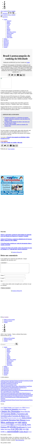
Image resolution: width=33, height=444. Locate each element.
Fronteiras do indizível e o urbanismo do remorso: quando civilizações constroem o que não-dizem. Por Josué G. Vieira (17, 119)
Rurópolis (9, 36)
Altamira (16, 380)
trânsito (9, 400)
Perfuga (19, 425)
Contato (6, 322)
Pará (13, 394)
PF (23, 425)
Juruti (8, 27)
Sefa (6, 429)
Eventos (14, 389)
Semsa (8, 429)
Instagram (10, 417)
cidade (3, 383)
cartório (20, 407)
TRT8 (23, 429)
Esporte (5, 47)
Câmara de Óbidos (22, 409)
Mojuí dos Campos (11, 31)
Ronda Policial (12, 395)
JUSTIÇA (6, 40)
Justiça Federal (26, 418)
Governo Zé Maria (18, 416)
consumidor (10, 384)
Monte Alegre (10, 33)
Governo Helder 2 (10, 414)
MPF (20, 422)
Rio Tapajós (28, 427)
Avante (9, 407)
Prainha (7, 395)
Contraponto (8, 386)
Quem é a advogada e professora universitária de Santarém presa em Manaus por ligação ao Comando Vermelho (16, 235)
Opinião (5, 394)
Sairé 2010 (23, 395)
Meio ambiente (7, 422)
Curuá (8, 25)
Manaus (23, 420)
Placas (21, 394)
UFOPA (3, 431)
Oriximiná (9, 34)
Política (5, 38)
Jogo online (19, 417)
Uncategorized (25, 400)
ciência (23, 407)
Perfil (15, 394)
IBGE (5, 418)
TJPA (17, 429)
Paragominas (3, 424)
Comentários (8, 383)
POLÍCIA (6, 41)
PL (26, 425)
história (27, 416)
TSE (27, 429)
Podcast (25, 394)
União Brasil (23, 432)
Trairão (6, 400)
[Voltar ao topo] (1, 433)
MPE (16, 422)
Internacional (18, 390)
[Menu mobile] (15, 13)
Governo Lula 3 (6, 416)
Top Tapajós (3, 399)
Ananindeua (26, 380)
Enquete (6, 389)
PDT (12, 425)
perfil (15, 425)
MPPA (24, 422)
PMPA (29, 425)
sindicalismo (23, 397)
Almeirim (11, 380)
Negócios (6, 45)
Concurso (5, 384)
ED (10, 335)
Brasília (12, 382)
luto (17, 420)
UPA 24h (29, 431)
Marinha (28, 420)
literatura (12, 420)
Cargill (13, 407)
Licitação (5, 420)
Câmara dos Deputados (10, 411)
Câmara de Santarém (11, 409)
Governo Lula (23, 414)
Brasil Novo (7, 382)
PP (8, 427)
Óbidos (8, 30)
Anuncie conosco (8, 321)
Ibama (2, 418)
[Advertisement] (16, 212)
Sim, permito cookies (6, 442)
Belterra (9, 23)
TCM (12, 429)
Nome (3, 275)
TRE (20, 429)
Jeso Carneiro (11, 149)
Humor (7, 390)
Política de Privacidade (9, 319)
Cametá (15, 382)
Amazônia (20, 380)
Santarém (28, 395)
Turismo (17, 400)
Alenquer (9, 20)
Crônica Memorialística (20, 386)
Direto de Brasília (9, 387)
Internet (23, 390)
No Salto (16, 393)
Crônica (13, 386)
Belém (8, 22)
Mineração (6, 43)
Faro (8, 26)
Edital (14, 387)
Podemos (4, 427)
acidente (3, 380)
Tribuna (13, 400)
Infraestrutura (12, 390)
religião (13, 427)
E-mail (3, 278)
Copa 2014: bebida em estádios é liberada (11, 142)
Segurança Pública (15, 397)
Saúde (28, 62)
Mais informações (20, 440)
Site (1, 281)
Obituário (24, 393)
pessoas (18, 394)
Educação (6, 44)
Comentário (4, 262)
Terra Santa (9, 37)
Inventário (14, 417)
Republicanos (20, 427)
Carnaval (17, 407)
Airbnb (2, 407)
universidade (13, 431)
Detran (22, 411)
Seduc (2, 429)
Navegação (6, 393)
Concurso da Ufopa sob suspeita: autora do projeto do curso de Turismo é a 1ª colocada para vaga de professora (16, 248)
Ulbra (6, 431)
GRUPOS (5, 13)
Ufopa (20, 400)
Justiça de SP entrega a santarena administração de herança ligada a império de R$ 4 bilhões (16, 239)
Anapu (5, 407)
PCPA (8, 425)
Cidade (5, 19)
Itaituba (8, 29)
